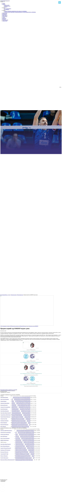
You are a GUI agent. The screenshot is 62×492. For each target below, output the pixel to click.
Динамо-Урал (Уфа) (4, 418)
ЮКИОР (36, 326)
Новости (3, 4)
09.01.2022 (37, 381)
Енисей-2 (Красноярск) (4, 457)
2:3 (15, 397)
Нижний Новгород (23, 326)
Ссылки (3, 17)
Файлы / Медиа (4, 15)
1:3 (12, 398)
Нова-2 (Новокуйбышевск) (5, 446)
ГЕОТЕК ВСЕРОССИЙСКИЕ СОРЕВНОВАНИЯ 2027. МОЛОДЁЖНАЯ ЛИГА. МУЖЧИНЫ (20, 12)
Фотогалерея (4, 14)
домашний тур (5, 326)
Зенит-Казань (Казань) (4, 397)
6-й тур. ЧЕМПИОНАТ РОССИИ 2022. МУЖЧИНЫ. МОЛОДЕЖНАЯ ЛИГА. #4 (31, 384)
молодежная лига (17, 326)
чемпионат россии (32, 326)
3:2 (14, 397)
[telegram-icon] (2, 486)
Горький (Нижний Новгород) (5, 416)
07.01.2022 (37, 359)
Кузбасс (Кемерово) (4, 422)
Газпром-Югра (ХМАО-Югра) (6, 414)
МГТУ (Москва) (3, 426)
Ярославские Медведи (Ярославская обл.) (7, 459)
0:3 (12, 399)
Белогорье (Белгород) (4, 405)
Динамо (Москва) (3, 401)
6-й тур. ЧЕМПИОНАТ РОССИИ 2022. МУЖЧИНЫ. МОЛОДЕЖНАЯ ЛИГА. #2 (31, 362)
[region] (31, 155)
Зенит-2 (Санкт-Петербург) (5, 438)
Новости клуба (6, 5)
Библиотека (4, 18)
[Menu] (59, 2)
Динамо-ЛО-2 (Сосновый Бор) (6, 432)
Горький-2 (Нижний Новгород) (6, 448)
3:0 (13, 397)
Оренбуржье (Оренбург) (4, 420)
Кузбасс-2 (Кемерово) (4, 455)
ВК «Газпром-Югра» (7, 8)
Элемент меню (4, 20)
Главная (3, 3)
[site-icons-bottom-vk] (2, 491)
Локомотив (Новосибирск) (5, 403)
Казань (13, 326)
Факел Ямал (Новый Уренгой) (6, 444)
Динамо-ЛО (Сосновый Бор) (5, 407)
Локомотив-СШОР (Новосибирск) (6, 430)
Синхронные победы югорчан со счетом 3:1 (7, 390)
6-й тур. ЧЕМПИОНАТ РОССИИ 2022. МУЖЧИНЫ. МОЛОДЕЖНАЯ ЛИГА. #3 (31, 373)
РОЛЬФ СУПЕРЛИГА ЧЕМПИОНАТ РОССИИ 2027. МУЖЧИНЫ (15, 11)
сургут (28, 326)
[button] (31, 287)
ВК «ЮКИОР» (6, 9)
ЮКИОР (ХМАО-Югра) (5, 440)
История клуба (4, 13)
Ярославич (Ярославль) (4, 424)
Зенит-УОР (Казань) (4, 436)
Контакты (4, 19)
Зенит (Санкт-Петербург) (5, 399)
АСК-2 (1, 326)
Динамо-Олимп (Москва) (5, 434)
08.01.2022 (37, 370)
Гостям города (4, 16)
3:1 (16, 397)
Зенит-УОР (9, 326)
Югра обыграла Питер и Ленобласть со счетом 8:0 (8, 389)
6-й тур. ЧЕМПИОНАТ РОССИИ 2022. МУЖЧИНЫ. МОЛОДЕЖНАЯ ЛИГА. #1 (31, 351)
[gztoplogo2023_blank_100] (4, 0)
